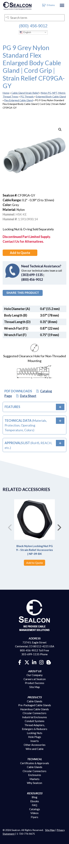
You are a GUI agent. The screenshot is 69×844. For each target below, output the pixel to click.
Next (59, 526)
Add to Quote (20, 253)
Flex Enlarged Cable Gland (18, 100)
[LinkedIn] (34, 662)
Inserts (34, 740)
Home (6, 92)
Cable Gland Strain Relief (25, 92)
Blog (34, 797)
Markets (34, 779)
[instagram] (41, 662)
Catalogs (34, 809)
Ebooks (34, 801)
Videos (34, 813)
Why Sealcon (34, 782)
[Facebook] (19, 662)
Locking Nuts (34, 733)
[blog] (48, 662)
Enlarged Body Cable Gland (51, 96)
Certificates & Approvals (34, 763)
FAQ (34, 805)
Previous (10, 526)
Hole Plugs (34, 736)
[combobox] (34, 17)
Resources (34, 793)
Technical (34, 759)
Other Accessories (34, 744)
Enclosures (34, 775)
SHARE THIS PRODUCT (22, 292)
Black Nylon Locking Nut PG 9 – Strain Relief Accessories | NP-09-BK (34, 549)
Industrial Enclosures (34, 717)
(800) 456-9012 (33, 25)
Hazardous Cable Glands (34, 709)
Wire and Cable (35, 748)
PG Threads (27, 96)
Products (34, 697)
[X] (26, 662)
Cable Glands (34, 701)
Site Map (34, 687)
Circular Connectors (34, 713)
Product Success (34, 683)
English (27, 32)
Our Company (35, 675)
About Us (34, 671)
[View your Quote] (44, 5)
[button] (60, 129)
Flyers (34, 817)
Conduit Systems (34, 721)
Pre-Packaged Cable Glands (34, 705)
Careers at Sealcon (35, 679)
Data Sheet (28, 396)
